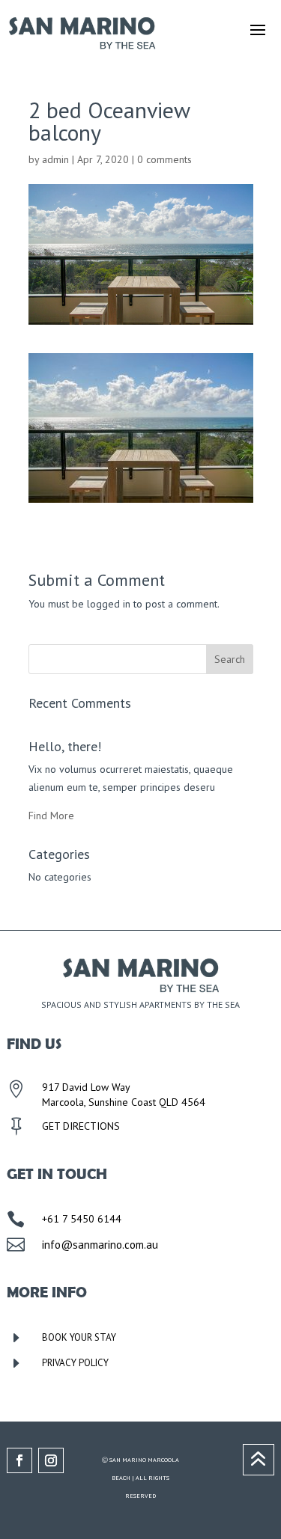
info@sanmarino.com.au (100, 1244)
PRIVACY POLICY (75, 1362)
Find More (51, 815)
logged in (108, 604)
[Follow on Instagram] (51, 1460)
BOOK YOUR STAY (79, 1337)
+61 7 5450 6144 (81, 1219)
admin (55, 159)
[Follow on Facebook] (19, 1460)
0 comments (164, 159)
